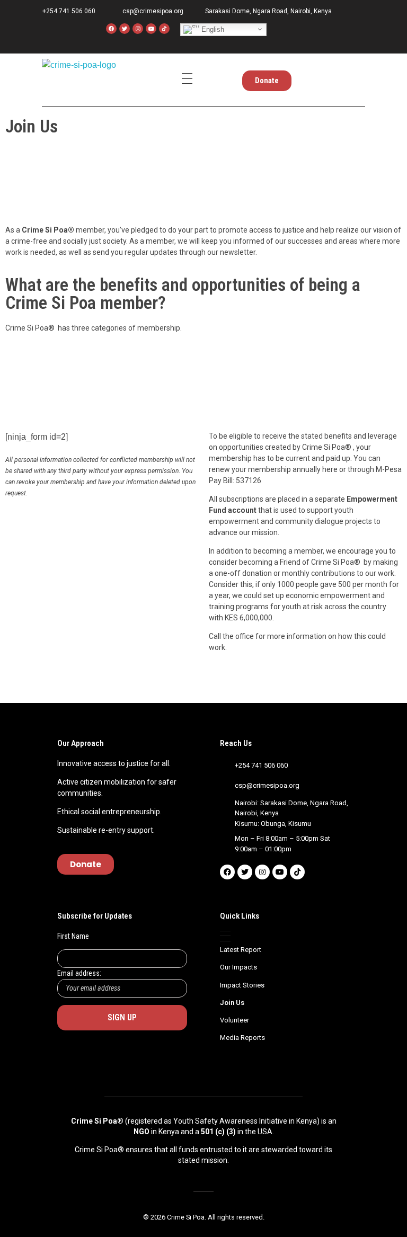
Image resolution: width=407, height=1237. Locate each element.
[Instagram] (137, 28)
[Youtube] (151, 28)
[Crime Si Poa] (79, 77)
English (211, 29)
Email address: (79, 973)
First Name (73, 936)
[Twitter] (124, 28)
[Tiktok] (297, 872)
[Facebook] (111, 28)
